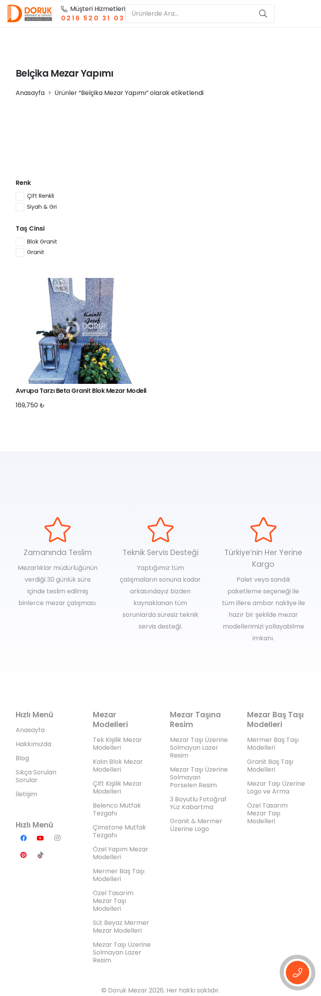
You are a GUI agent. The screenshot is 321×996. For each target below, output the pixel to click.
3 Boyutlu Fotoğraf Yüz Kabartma (198, 803)
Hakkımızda (33, 744)
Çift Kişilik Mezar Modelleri (117, 787)
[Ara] (263, 13)
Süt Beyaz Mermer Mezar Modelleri (121, 926)
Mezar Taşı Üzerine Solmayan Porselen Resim (199, 777)
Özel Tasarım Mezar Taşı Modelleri (113, 901)
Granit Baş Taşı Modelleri (270, 765)
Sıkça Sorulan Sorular (36, 776)
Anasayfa (30, 92)
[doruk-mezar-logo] (30, 13)
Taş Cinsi (30, 228)
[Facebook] (23, 838)
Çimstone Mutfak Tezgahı (119, 831)
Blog (22, 758)
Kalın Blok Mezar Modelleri (118, 765)
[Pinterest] (23, 855)
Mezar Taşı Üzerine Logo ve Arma (276, 787)
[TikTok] (40, 855)
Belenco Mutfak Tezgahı (117, 809)
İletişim (26, 794)
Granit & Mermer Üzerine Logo (196, 825)
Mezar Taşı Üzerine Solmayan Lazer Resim (122, 952)
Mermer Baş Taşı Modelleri (118, 875)
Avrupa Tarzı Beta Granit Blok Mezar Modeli (81, 390)
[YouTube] (40, 838)
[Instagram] (57, 838)
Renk (23, 182)
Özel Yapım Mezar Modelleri (120, 853)
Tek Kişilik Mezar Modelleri (117, 743)
